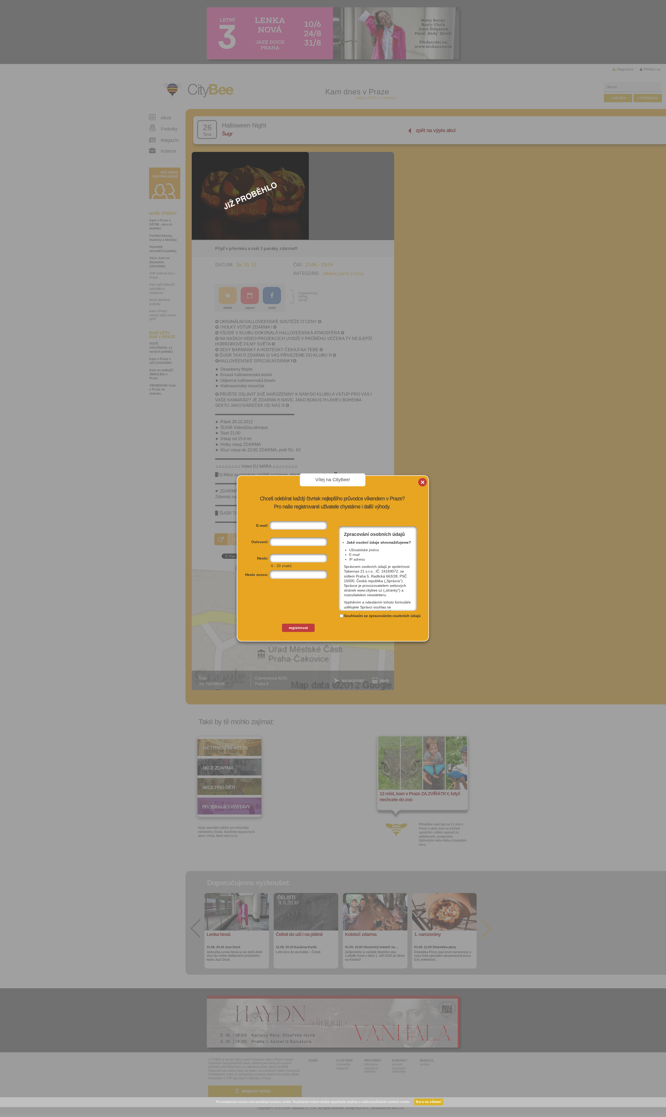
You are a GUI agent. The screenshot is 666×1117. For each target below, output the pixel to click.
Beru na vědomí (428, 1102)
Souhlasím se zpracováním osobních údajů (382, 616)
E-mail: (262, 525)
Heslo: (262, 558)
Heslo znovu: (256, 575)
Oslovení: (259, 542)
